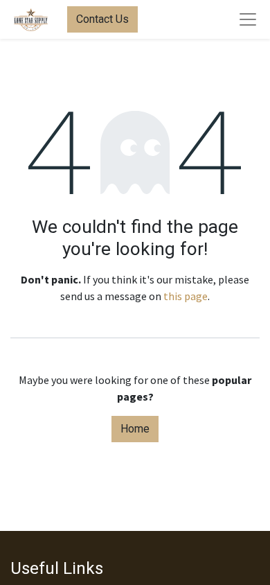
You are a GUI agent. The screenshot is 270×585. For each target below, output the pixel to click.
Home (135, 428)
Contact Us (102, 19)
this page (185, 296)
